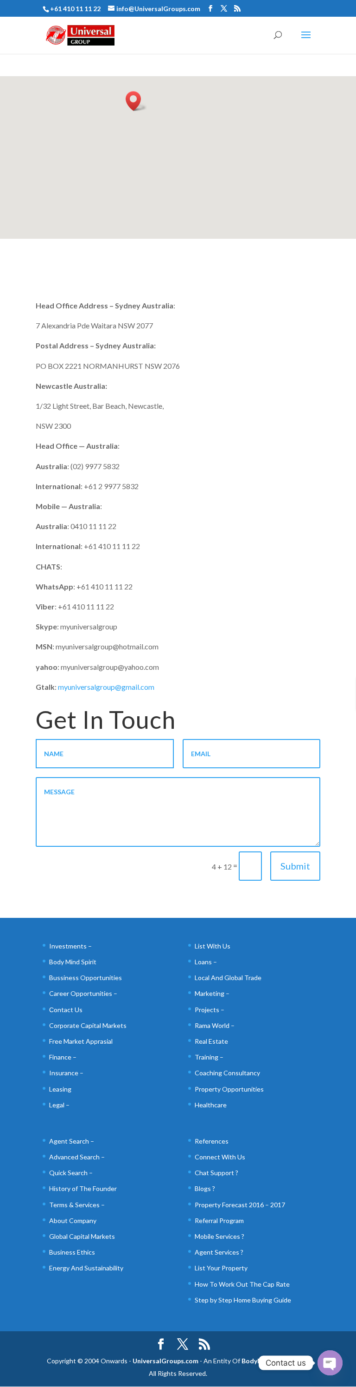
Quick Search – (71, 1173)
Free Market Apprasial (81, 1041)
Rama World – (215, 1025)
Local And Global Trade (228, 977)
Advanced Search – (77, 1157)
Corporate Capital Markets (88, 1025)
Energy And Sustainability (86, 1268)
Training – (209, 1057)
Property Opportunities (229, 1089)
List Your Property (221, 1268)
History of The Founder (83, 1188)
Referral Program (219, 1220)
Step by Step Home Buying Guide (243, 1300)
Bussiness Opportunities (85, 977)
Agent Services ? (219, 1252)
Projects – (209, 1010)
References (212, 1141)
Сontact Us (66, 1010)
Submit (295, 865)
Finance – (62, 1057)
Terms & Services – (77, 1205)
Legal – (59, 1105)
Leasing (60, 1089)
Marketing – (212, 993)
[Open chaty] (330, 1362)
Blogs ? (205, 1188)
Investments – (70, 946)
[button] (136, 101)
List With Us (212, 946)
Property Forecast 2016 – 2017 (240, 1205)
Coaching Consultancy (227, 1073)
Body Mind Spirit (72, 962)
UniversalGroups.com (165, 1361)
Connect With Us (220, 1157)
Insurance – (66, 1073)
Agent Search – (71, 1141)
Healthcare (211, 1105)
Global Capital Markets (82, 1236)
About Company (72, 1220)
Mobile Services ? (219, 1236)
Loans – (206, 962)
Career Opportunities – (83, 993)
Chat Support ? (216, 1173)
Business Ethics (72, 1252)
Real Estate (211, 1041)
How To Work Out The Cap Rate (242, 1284)
